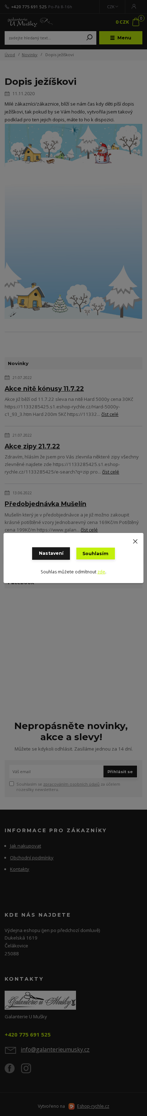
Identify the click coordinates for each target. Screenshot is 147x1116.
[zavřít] (135, 540)
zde (101, 572)
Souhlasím (95, 553)
